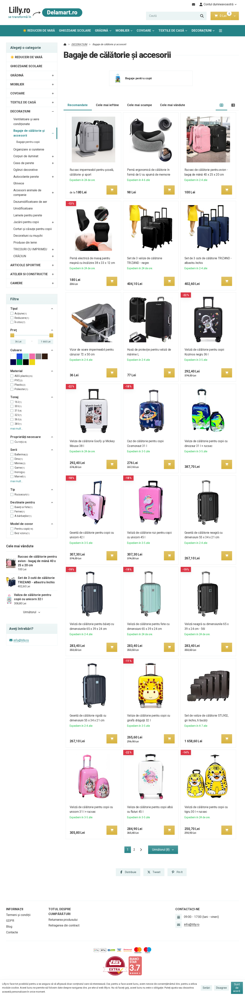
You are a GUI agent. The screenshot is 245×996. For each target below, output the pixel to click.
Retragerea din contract (63, 925)
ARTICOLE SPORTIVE (25, 265)
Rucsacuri (22, 494)
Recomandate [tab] (78, 105)
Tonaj (14, 397)
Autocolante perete (26, 176)
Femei (20, 511)
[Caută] (202, 16)
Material (16, 371)
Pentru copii (24, 528)
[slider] (12, 335)
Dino (19, 458)
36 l (18, 419)
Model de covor (21, 524)
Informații (14, 909)
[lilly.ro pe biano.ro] (135, 965)
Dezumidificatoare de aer (30, 202)
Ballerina (21, 454)
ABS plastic (24, 375)
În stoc (20, 322)
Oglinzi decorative (25, 170)
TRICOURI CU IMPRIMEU (30, 249)
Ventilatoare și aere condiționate (26, 121)
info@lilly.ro (21, 640)
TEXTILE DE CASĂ (171, 30)
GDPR (10, 920)
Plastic (20, 384)
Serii (13, 450)
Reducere (22, 317)
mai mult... (16, 428)
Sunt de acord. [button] (237, 988)
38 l (18, 423)
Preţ (13, 330)
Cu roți (21, 441)
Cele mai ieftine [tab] (107, 105)
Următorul (29, 612)
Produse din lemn (25, 242)
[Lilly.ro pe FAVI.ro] (115, 965)
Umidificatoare (23, 208)
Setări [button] (206, 987)
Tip (12, 489)
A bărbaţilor (23, 515)
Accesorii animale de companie (27, 192)
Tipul (13, 308)
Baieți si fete (24, 507)
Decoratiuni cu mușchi (27, 235)
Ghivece (18, 183)
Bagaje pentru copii (28, 141)
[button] (234, 16)
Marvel (20, 476)
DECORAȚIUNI (202, 30)
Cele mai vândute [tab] (172, 105)
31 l (18, 410)
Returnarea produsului (63, 920)
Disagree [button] (221, 987)
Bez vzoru (22, 533)
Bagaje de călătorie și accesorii (29, 133)
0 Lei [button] (225, 16)
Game (20, 467)
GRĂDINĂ (101, 30)
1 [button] (129, 850)
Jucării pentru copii (26, 222)
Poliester (21, 389)
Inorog (20, 472)
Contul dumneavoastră (219, 4)
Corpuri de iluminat (25, 156)
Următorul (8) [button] (161, 849)
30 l (18, 406)
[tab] (221, 105)
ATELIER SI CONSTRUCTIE (29, 274)
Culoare (16, 350)
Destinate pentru (22, 502)
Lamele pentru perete (27, 215)
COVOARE (144, 30)
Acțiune (21, 313)
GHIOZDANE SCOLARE (75, 30)
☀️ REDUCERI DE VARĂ (39, 30)
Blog (9, 926)
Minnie (20, 463)
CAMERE (16, 283)
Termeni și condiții (18, 915)
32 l (18, 415)
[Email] (193, 4)
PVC (19, 380)
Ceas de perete (23, 163)
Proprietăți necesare (25, 437)
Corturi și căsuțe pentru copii (32, 229)
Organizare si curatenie (28, 149)
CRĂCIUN (19, 256)
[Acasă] (44, 12)
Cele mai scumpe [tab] (139, 105)
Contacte (12, 932)
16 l (18, 401)
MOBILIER (122, 30)
